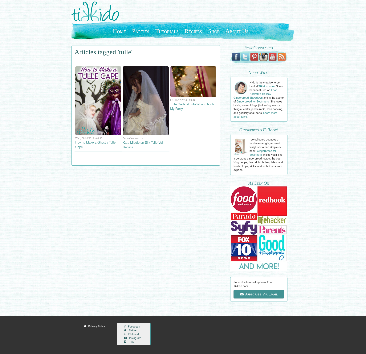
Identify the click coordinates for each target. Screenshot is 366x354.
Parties (140, 31)
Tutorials (167, 31)
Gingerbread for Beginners (253, 101)
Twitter (132, 330)
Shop (213, 31)
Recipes (193, 31)
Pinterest (133, 334)
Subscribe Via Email (261, 293)
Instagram (134, 338)
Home (119, 31)
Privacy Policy (96, 326)
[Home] (96, 11)
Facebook (133, 326)
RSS (131, 342)
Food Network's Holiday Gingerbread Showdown (256, 93)
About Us (237, 31)
